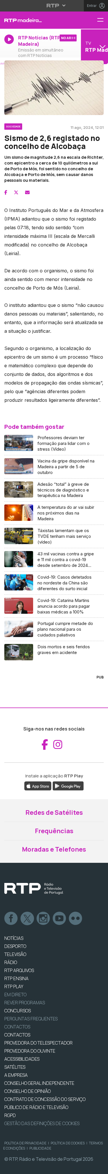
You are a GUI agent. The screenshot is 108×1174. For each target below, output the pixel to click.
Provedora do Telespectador (38, 1043)
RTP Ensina (16, 978)
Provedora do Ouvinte (29, 1051)
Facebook (11, 919)
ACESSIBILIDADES (21, 1059)
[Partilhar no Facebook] (5, 192)
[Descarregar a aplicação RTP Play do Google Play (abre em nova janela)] (68, 785)
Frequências (54, 831)
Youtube (60, 919)
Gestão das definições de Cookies (41, 1123)
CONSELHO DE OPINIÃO (27, 1091)
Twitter (27, 919)
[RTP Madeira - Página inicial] (36, 20)
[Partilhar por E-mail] (27, 192)
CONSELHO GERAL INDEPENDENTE (39, 1083)
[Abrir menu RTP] (54, 5)
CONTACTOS (17, 1035)
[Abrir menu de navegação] (102, 20)
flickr (76, 919)
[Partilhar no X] (16, 192)
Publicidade (40, 1148)
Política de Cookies (68, 1143)
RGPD (10, 1115)
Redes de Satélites (54, 812)
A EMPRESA (16, 1075)
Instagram (43, 919)
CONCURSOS (17, 1010)
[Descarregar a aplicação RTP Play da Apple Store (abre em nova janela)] (38, 785)
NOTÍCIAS (13, 938)
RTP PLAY (13, 986)
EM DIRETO (15, 994)
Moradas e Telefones (54, 849)
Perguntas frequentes (31, 1019)
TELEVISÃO (15, 954)
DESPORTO (15, 946)
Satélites (14, 1067)
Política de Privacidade (25, 1143)
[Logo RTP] (33, 888)
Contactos (17, 1027)
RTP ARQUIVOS (19, 970)
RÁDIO (10, 962)
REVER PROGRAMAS (24, 1002)
